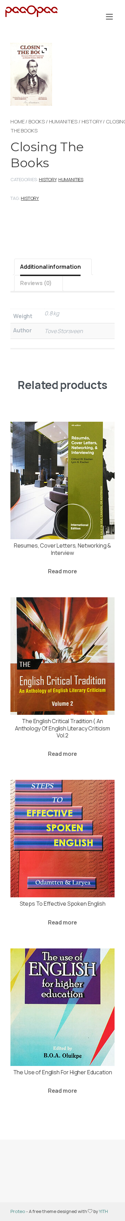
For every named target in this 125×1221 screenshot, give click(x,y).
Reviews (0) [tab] (36, 283)
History (92, 121)
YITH (103, 1211)
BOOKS (36, 121)
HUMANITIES (63, 121)
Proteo (17, 1211)
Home (17, 121)
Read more (62, 571)
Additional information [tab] (50, 266)
